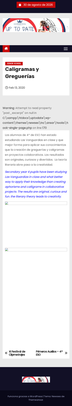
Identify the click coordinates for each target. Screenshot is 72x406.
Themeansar (35, 399)
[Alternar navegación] (65, 48)
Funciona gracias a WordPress (25, 396)
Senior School (14, 63)
